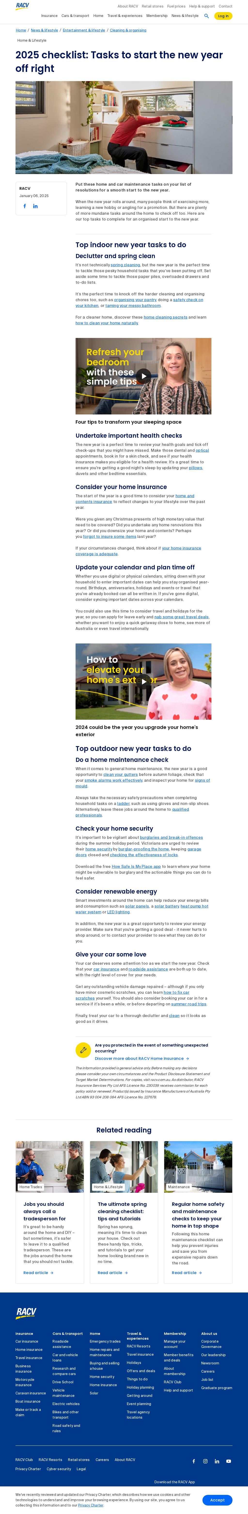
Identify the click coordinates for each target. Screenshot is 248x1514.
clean (174, 1016)
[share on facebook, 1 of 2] (24, 206)
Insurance (49, 16)
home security (98, 849)
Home (98, 16)
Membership (157, 16)
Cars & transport (76, 16)
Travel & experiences (125, 16)
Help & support (202, 6)
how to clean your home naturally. (107, 323)
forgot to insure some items (109, 537)
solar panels (137, 907)
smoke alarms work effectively (113, 781)
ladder (123, 804)
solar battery (166, 907)
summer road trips (188, 1004)
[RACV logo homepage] (22, 7)
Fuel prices (176, 6)
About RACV (128, 6)
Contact (225, 6)
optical (202, 451)
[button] (143, 376)
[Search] (206, 16)
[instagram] (205, 1461)
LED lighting (118, 912)
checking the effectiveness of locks (144, 855)
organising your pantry (135, 300)
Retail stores (152, 6)
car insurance (106, 969)
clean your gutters (120, 775)
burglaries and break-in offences (171, 838)
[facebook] (194, 1461)
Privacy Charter (90, 1505)
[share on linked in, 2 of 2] (35, 206)
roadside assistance (148, 969)
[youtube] (228, 1461)
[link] (31, 1314)
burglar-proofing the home (143, 849)
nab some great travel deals (182, 617)
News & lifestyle (185, 16)
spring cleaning (125, 265)
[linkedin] (217, 1461)
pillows (195, 468)
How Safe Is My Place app (136, 867)
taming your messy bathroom (133, 306)
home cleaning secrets (165, 318)
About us (209, 1333)
